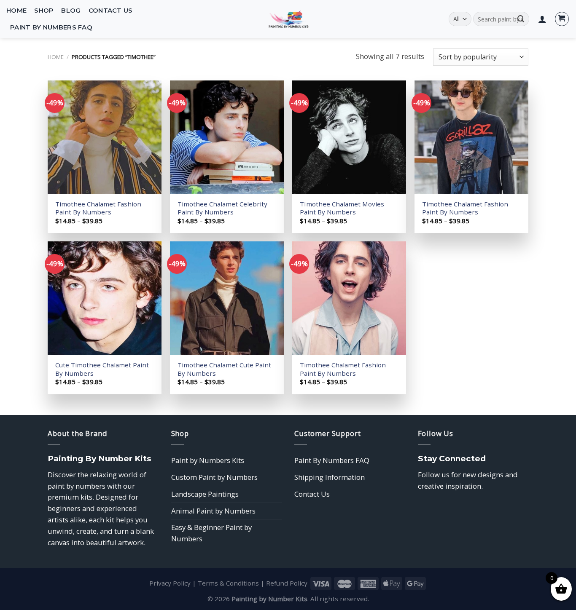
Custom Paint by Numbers (214, 477)
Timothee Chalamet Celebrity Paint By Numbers (222, 208)
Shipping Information (329, 477)
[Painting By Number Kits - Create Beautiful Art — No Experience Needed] (288, 19)
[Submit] (521, 18)
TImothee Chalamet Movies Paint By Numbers (342, 208)
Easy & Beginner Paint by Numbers (211, 532)
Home (16, 10)
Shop (44, 10)
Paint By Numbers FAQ (51, 27)
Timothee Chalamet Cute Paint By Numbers (224, 369)
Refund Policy (286, 583)
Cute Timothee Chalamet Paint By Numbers (102, 369)
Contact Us (111, 10)
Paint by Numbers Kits (207, 460)
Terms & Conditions (228, 583)
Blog (71, 10)
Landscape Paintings (205, 494)
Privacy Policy (170, 583)
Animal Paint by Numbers (213, 511)
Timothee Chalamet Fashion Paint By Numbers (98, 208)
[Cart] (562, 19)
